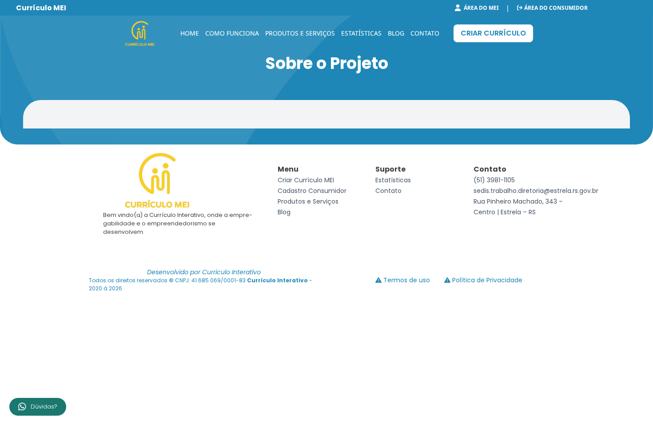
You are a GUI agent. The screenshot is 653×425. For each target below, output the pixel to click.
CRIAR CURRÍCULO (493, 33)
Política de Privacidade (486, 280)
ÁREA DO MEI (480, 8)
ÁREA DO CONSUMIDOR (555, 8)
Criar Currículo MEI (306, 180)
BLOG (396, 33)
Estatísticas (393, 180)
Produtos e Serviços (308, 201)
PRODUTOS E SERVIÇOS (300, 33)
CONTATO (424, 33)
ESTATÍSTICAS (361, 33)
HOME (189, 33)
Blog (284, 212)
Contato (388, 190)
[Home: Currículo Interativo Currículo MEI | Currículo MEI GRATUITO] (140, 34)
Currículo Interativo (278, 280)
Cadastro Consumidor (312, 190)
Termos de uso (406, 280)
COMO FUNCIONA (232, 33)
